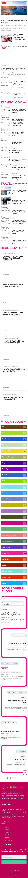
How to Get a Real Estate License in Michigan (14, 342)
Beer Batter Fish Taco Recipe (10, 731)
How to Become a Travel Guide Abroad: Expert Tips (19, 242)
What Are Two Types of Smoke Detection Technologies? (18, 177)
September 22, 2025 (18, 97)
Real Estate (15, 253)
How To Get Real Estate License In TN (13, 398)
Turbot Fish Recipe (21, 760)
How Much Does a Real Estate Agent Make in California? (13, 258)
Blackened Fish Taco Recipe (18, 643)
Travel (4, 2)
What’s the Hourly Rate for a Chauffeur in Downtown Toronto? (18, 202)
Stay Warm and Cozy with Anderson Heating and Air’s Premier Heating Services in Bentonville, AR (18, 122)
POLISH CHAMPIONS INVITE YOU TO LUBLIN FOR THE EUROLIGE (19, 222)
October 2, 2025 (5, 65)
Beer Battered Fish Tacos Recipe (11, 672)
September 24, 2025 (18, 87)
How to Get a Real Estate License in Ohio (14, 370)
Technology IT (15, 116)
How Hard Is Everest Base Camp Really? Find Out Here (19, 212)
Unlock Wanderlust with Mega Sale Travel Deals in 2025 (19, 192)
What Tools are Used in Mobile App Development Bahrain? (19, 111)
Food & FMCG (4, 609)
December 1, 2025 (6, 17)
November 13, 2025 (18, 42)
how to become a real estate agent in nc (13, 285)
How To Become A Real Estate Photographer (13, 313)
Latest (4, 47)
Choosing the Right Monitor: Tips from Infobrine (18, 134)
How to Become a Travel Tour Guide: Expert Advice (19, 232)
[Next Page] (19, 778)
